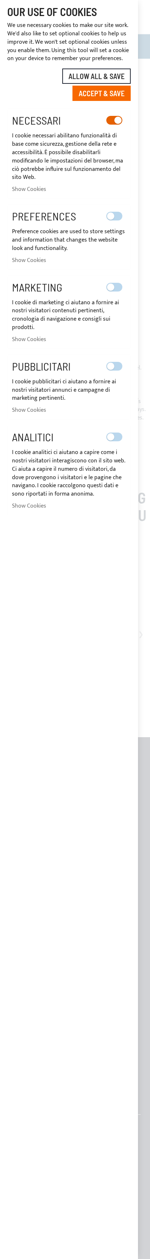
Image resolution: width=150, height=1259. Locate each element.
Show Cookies (29, 189)
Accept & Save (102, 93)
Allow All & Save (96, 76)
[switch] (114, 120)
